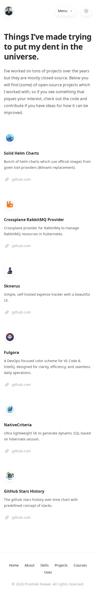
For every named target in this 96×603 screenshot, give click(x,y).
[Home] (8, 10)
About (29, 565)
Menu (62, 10)
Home (14, 565)
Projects (61, 565)
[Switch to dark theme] (86, 11)
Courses (80, 565)
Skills (44, 565)
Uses (48, 572)
